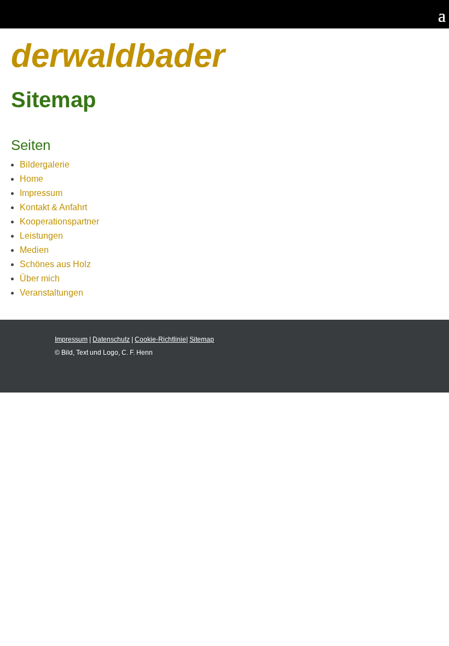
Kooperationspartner (59, 221)
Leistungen (41, 235)
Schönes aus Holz (55, 264)
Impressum (41, 193)
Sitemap (201, 339)
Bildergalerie (45, 164)
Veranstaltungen (51, 292)
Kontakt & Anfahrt (53, 207)
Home (31, 178)
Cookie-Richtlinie (160, 339)
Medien (34, 250)
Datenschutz (111, 339)
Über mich (40, 278)
